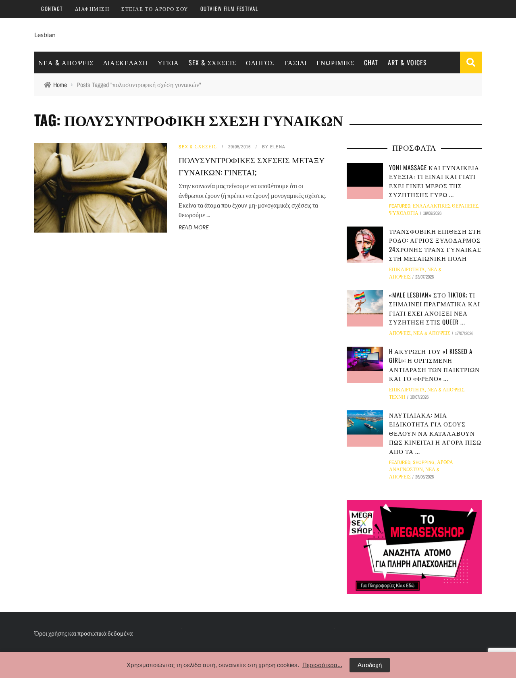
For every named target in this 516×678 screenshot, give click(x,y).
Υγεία (168, 62)
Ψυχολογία (403, 213)
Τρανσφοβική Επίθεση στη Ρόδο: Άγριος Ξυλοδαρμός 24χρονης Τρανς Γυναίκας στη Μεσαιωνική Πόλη (435, 245)
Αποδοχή (370, 664)
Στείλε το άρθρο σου (154, 8)
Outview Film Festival (229, 8)
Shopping (424, 462)
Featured (399, 206)
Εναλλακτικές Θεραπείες (445, 206)
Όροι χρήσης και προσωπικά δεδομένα (83, 633)
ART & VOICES (407, 62)
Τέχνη (397, 397)
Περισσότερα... (322, 664)
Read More (193, 227)
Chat (371, 62)
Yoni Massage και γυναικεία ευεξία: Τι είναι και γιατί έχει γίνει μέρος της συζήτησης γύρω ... (434, 181)
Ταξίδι (295, 62)
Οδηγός (260, 62)
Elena (277, 147)
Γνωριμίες (335, 62)
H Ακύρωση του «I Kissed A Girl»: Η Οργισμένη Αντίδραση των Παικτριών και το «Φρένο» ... (434, 365)
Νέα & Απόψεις (66, 62)
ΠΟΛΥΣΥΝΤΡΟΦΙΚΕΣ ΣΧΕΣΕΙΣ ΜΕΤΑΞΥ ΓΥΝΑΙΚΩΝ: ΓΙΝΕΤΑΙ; (252, 166)
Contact (52, 8)
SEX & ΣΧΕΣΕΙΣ (212, 62)
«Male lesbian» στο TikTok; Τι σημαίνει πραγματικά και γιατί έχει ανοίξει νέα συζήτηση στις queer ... (434, 308)
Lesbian (45, 34)
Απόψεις (400, 333)
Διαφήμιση (92, 8)
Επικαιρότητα (407, 269)
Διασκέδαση (125, 62)
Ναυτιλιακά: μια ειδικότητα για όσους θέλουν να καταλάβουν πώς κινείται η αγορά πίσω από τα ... (435, 432)
